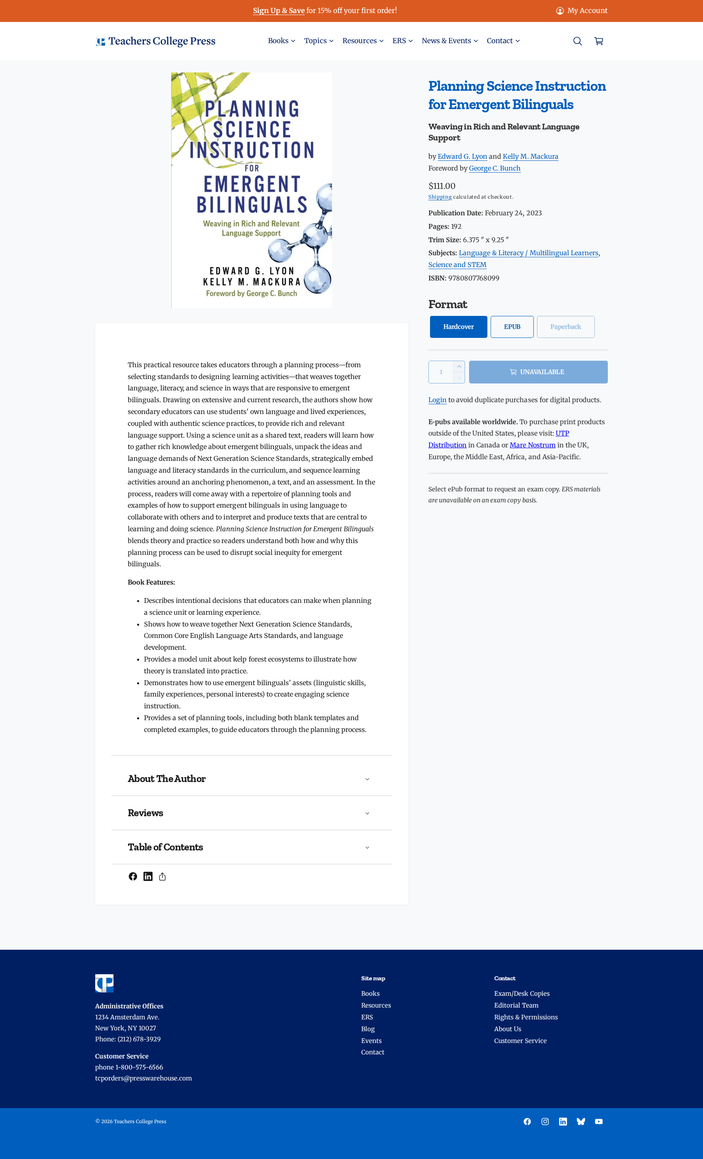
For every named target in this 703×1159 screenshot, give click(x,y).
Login (437, 400)
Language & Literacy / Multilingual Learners (528, 253)
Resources (376, 1005)
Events (371, 1041)
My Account (588, 10)
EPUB (512, 327)
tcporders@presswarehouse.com (143, 1078)
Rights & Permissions (526, 1017)
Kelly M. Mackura (530, 156)
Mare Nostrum (532, 445)
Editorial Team (516, 1005)
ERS (367, 1017)
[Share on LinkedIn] (148, 876)
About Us (507, 1029)
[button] (281, 41)
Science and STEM (457, 265)
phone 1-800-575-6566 (129, 1067)
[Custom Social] (581, 1122)
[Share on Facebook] (133, 876)
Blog (368, 1029)
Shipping (440, 197)
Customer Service (520, 1041)
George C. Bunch (495, 168)
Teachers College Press (140, 1121)
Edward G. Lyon (462, 156)
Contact (372, 1052)
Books (370, 993)
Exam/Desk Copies (522, 993)
